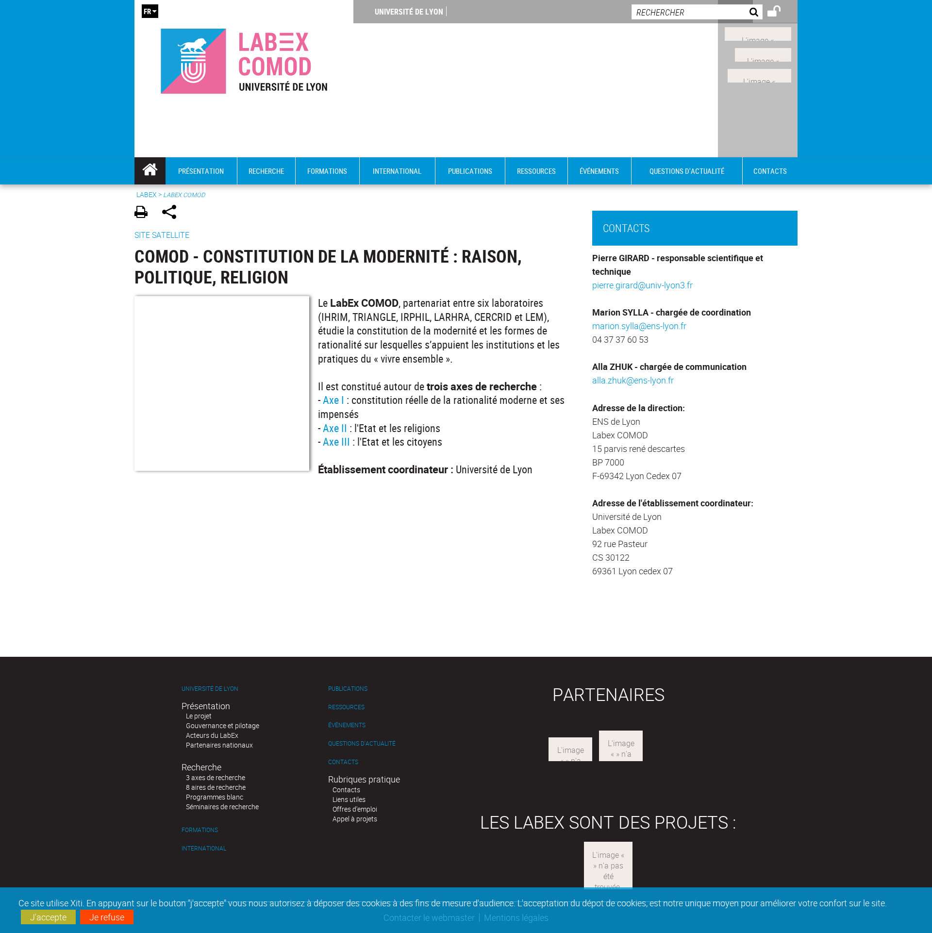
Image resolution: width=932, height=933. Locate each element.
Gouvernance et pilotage (222, 725)
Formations (200, 830)
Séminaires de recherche (222, 806)
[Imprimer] (144, 213)
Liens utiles (349, 799)
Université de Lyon (409, 11)
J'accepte (48, 917)
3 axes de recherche (215, 777)
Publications (347, 688)
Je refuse (106, 917)
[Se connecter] (780, 12)
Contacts (343, 762)
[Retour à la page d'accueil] (243, 59)
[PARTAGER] (172, 213)
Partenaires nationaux (219, 745)
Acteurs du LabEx (212, 735)
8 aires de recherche (216, 787)
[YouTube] (759, 74)
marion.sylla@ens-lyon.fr (639, 326)
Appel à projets (355, 818)
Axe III (336, 441)
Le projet (199, 715)
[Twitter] (763, 54)
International (204, 848)
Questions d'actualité (362, 743)
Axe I (335, 400)
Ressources (346, 707)
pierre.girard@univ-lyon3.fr (642, 285)
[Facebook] (758, 33)
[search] (697, 11)
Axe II (336, 428)
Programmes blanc (214, 796)
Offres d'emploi (355, 809)
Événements (347, 725)
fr (147, 11)
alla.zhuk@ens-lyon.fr (633, 380)
